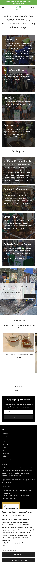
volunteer (29, 296)
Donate (4, 447)
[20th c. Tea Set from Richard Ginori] (18, 342)
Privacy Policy (6, 459)
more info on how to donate (18, 560)
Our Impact (5, 439)
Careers (4, 450)
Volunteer (5, 444)
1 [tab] (16, 312)
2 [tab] (18, 312)
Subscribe (17, 417)
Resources (5, 453)
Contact (4, 456)
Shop (3, 442)
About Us (5, 433)
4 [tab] (21, 386)
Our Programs (7, 436)
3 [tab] (20, 312)
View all (18, 391)
